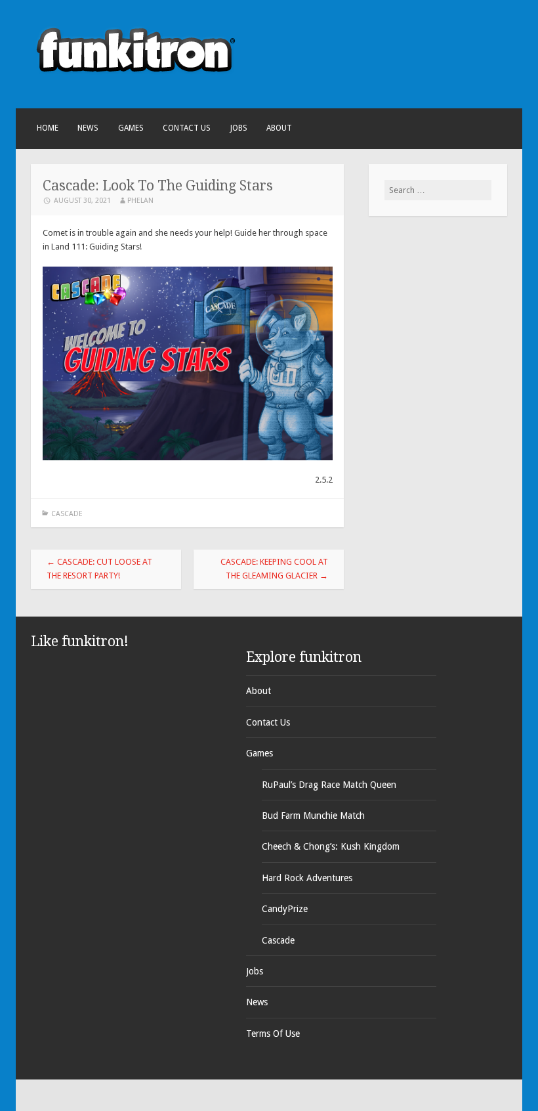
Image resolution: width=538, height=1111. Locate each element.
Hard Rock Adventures (307, 878)
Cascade (67, 514)
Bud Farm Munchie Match (313, 815)
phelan (140, 200)
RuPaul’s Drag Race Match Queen (329, 784)
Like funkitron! (80, 641)
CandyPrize (285, 909)
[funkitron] (136, 85)
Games (131, 128)
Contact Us (187, 128)
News (87, 128)
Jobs (238, 128)
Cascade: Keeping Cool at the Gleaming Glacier (274, 568)
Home (47, 128)
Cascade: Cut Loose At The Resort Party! (99, 568)
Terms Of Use (273, 1033)
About (279, 128)
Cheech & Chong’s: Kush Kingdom (331, 846)
